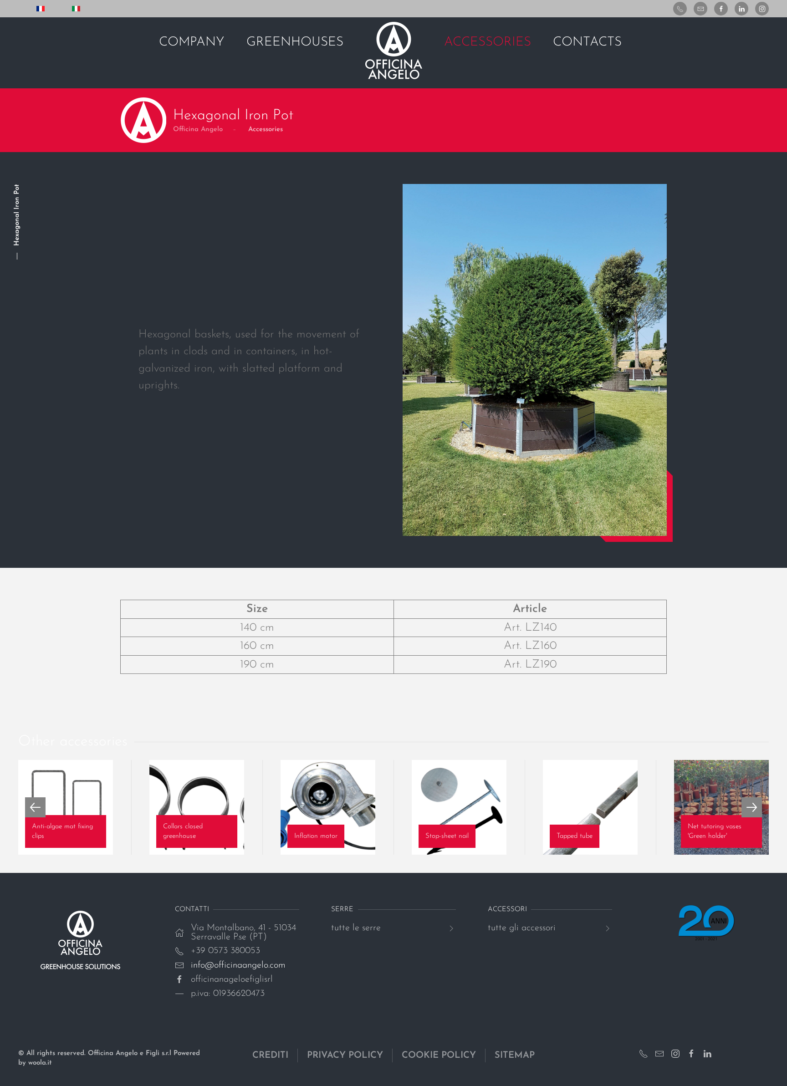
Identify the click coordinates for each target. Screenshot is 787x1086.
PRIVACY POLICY (345, 1055)
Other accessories (73, 741)
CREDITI (270, 1055)
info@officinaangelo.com (238, 965)
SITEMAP (515, 1055)
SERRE (342, 909)
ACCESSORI (507, 909)
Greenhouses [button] (294, 42)
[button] (35, 807)
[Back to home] (393, 50)
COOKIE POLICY (439, 1055)
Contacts (587, 42)
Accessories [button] (487, 42)
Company (192, 42)
